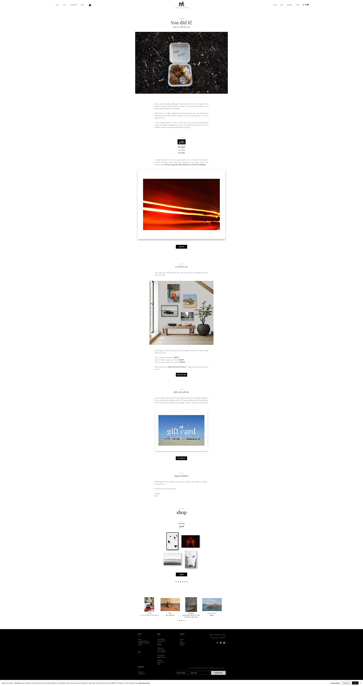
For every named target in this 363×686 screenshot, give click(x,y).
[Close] (361, 682)
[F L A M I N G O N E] (178, 581)
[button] (57, 4)
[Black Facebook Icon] (303, 5)
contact (140, 645)
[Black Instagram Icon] (306, 5)
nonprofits (141, 667)
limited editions (161, 641)
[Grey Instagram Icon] (220, 642)
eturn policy (161, 662)
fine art (159, 643)
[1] (179, 620)
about (139, 639)
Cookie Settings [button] (335, 683)
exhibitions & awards (143, 643)
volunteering (141, 674)
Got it (355, 683)
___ (139, 668)
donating (140, 672)
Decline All (346, 683)
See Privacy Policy (144, 683)
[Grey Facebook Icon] (217, 642)
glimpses (159, 644)
